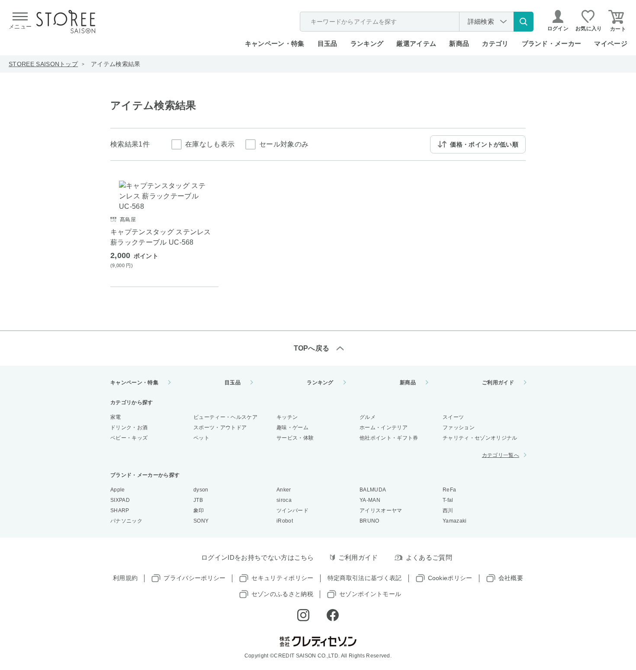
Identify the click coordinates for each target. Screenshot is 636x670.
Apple (117, 490)
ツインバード (292, 510)
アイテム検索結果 (116, 64)
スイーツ (453, 417)
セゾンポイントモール (370, 593)
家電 (115, 417)
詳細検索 (481, 21)
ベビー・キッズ (129, 438)
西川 (448, 510)
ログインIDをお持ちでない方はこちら (257, 557)
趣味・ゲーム (292, 427)
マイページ (610, 43)
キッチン (287, 417)
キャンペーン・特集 (275, 43)
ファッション (459, 427)
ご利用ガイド (498, 383)
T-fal (448, 500)
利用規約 (125, 577)
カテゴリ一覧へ (500, 455)
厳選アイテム (416, 43)
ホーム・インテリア (384, 427)
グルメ (368, 417)
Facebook (333, 615)
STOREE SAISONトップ (43, 64)
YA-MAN (370, 500)
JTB (198, 500)
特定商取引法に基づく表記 (365, 577)
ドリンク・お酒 (129, 427)
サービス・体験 (295, 438)
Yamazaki (455, 521)
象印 (198, 510)
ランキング (367, 43)
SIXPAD (120, 500)
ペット (201, 438)
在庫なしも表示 (209, 144)
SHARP (119, 510)
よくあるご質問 (429, 557)
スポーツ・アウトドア (220, 427)
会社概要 (510, 577)
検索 (523, 22)
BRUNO (369, 521)
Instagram (303, 615)
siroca (284, 500)
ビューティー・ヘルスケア (225, 417)
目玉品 (327, 43)
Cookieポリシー (450, 577)
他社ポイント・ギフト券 (389, 438)
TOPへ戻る (312, 348)
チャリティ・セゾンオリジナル (480, 438)
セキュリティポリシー (282, 577)
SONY (201, 521)
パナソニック (126, 521)
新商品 (459, 43)
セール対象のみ (283, 144)
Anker (283, 490)
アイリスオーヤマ (381, 510)
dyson (201, 490)
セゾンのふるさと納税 (282, 593)
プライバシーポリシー (194, 577)
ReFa (449, 490)
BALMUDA (373, 490)
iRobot (284, 521)
